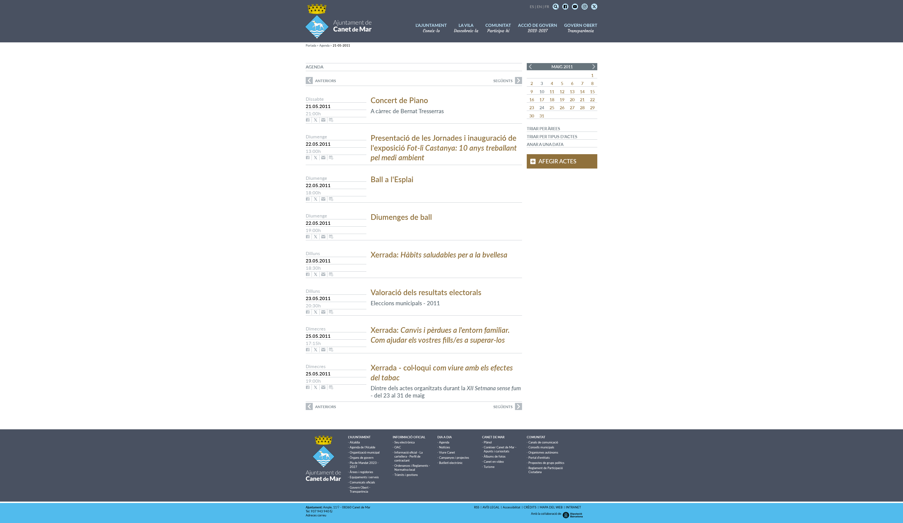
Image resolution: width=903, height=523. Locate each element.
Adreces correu (316, 515)
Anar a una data (545, 144)
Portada (311, 45)
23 (531, 107)
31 (541, 115)
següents (503, 80)
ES (532, 6)
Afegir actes (557, 161)
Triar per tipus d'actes (552, 136)
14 (582, 91)
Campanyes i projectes (454, 457)
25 (552, 107)
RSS (476, 507)
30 (531, 115)
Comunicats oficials (362, 482)
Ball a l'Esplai (392, 179)
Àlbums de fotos (495, 456)
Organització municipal (365, 452)
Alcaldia (355, 442)
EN (539, 6)
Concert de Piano (399, 100)
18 (552, 99)
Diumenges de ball (401, 216)
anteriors (321, 80)
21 (582, 99)
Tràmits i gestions (406, 475)
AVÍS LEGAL (491, 507)
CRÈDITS (530, 507)
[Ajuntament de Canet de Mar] (338, 35)
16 (531, 99)
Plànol (488, 442)
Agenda (324, 45)
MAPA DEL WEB (551, 507)
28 (582, 107)
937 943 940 (320, 511)
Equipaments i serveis (364, 477)
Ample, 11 (330, 507)
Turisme (489, 467)
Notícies (444, 447)
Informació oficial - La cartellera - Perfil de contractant (408, 456)
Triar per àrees (543, 128)
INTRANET (573, 507)
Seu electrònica (404, 442)
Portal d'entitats (539, 457)
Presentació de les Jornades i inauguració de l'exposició (444, 147)
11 (552, 91)
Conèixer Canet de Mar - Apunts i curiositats (500, 449)
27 (572, 107)
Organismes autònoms (543, 452)
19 (562, 99)
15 (592, 91)
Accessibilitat (511, 507)
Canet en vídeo (494, 461)
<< (530, 66)
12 (562, 91)
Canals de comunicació (543, 442)
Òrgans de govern (361, 457)
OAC (397, 447)
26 (562, 107)
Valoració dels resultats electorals (426, 292)
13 (572, 91)
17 (541, 99)
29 (592, 107)
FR (547, 6)
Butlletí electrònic (451, 463)
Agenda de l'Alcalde (362, 447)
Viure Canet (447, 452)
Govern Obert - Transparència (360, 489)
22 (592, 99)
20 (572, 99)
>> (593, 66)
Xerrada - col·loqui (442, 372)
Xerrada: (439, 254)
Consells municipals (541, 447)
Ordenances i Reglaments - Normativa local (412, 467)
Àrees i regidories (361, 472)
